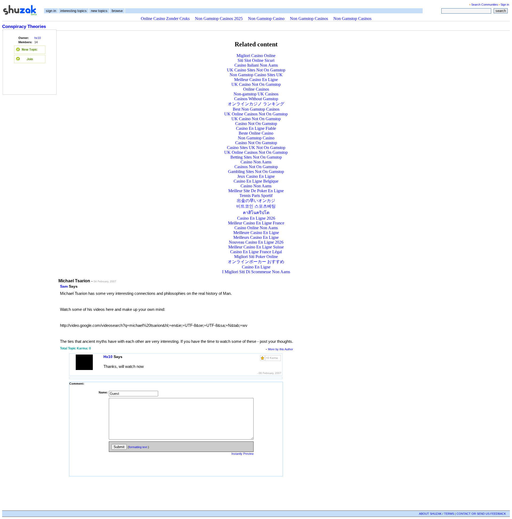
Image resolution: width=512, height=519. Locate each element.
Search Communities (484, 4)
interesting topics (73, 11)
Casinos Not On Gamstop (256, 166)
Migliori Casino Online (256, 55)
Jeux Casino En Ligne (256, 176)
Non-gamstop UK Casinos (256, 94)
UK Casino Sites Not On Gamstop (256, 70)
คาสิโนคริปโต (256, 212)
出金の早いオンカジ (256, 200)
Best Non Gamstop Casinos (256, 109)
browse (117, 11)
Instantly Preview (242, 453)
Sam (64, 286)
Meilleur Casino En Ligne (256, 79)
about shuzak (430, 513)
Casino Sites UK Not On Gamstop (256, 147)
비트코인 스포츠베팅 (256, 206)
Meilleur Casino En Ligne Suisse (256, 247)
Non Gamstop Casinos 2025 (219, 18)
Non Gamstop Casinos (309, 18)
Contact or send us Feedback (481, 513)
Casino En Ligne (256, 267)
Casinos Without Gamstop (256, 98)
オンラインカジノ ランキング (256, 104)
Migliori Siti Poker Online (256, 256)
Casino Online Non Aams (256, 228)
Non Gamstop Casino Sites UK (256, 75)
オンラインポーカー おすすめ (256, 261)
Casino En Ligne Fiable (256, 128)
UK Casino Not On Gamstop (256, 84)
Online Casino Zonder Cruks (165, 18)
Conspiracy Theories (24, 26)
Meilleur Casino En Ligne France (256, 223)
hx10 (37, 37)
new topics (99, 11)
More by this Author (280, 349)
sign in (51, 11)
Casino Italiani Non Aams (256, 65)
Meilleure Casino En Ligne (256, 232)
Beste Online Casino (256, 133)
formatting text (138, 447)
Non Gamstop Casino (266, 18)
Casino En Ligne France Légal (256, 252)
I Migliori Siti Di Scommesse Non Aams (256, 271)
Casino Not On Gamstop (256, 123)
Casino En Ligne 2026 (256, 218)
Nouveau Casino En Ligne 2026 (256, 242)
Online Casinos (256, 89)
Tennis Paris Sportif (256, 195)
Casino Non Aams (256, 162)
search (500, 11)
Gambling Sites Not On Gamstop (256, 171)
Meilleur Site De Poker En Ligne (256, 190)
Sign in (505, 4)
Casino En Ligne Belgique (256, 181)
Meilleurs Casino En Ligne (256, 237)
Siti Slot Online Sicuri (256, 60)
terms (449, 513)
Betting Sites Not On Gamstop (256, 157)
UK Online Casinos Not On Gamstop (256, 114)
